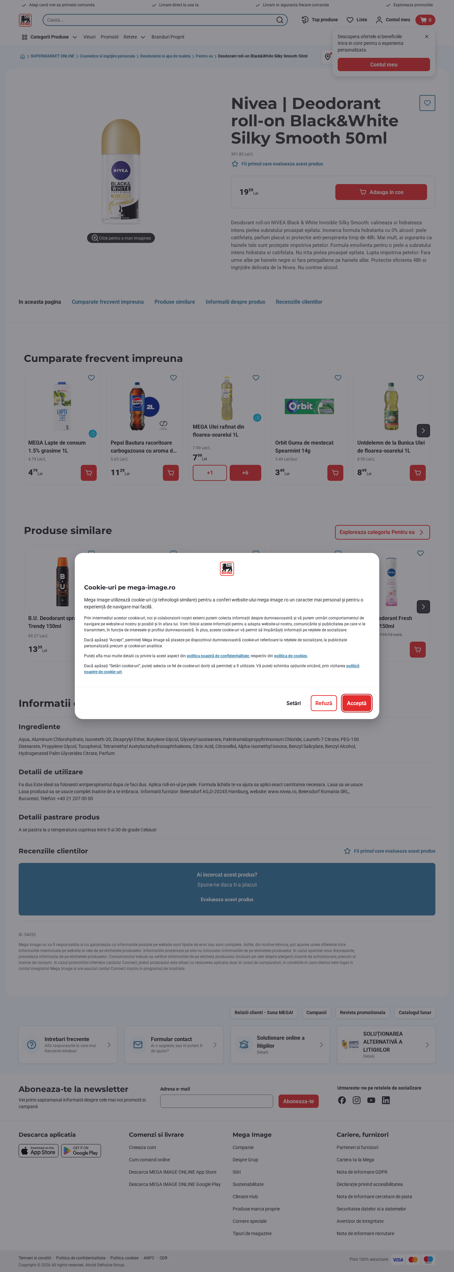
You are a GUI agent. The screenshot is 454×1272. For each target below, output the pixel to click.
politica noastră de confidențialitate (218, 656)
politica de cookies (290, 656)
